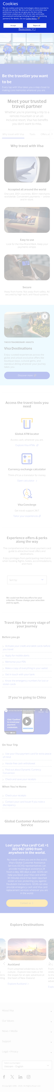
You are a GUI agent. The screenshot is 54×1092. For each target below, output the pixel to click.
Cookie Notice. (31, 18)
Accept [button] (13, 25)
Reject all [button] (36, 25)
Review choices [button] (25, 29)
